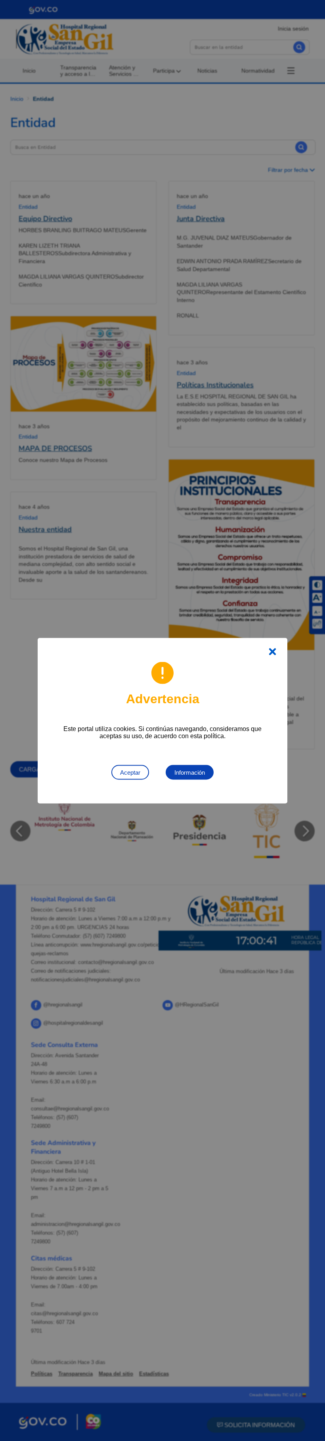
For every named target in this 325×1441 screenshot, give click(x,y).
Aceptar (130, 772)
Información (189, 772)
